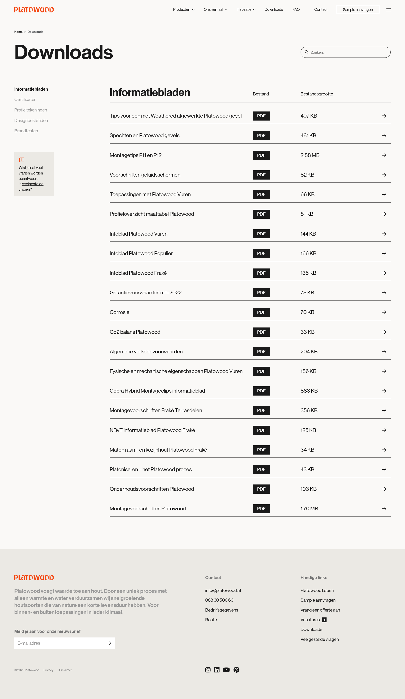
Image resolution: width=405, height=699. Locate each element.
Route (211, 619)
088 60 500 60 (219, 600)
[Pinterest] (236, 670)
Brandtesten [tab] (26, 130)
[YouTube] (226, 670)
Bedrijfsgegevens (221, 610)
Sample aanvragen (358, 9)
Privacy (48, 670)
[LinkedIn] (216, 670)
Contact (321, 9)
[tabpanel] (250, 301)
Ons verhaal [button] (214, 9)
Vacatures (313, 619)
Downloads (274, 9)
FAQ (296, 9)
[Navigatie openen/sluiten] (388, 9)
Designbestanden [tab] (31, 120)
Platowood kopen (317, 590)
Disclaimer (65, 670)
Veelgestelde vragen (320, 639)
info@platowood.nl (223, 590)
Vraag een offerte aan (320, 610)
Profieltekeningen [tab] (30, 110)
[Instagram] (208, 670)
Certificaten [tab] (25, 99)
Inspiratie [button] (244, 9)
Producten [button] (182, 9)
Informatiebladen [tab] (31, 89)
